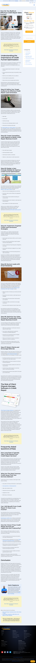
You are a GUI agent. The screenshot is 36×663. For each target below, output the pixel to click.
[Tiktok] (5, 652)
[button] (32, 2)
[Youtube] (2, 652)
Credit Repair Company (9, 659)
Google (20, 0)
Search (29, 41)
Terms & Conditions (15, 657)
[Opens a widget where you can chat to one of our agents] (32, 661)
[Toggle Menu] (34, 5)
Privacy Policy (21, 657)
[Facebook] (8, 652)
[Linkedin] (10, 652)
